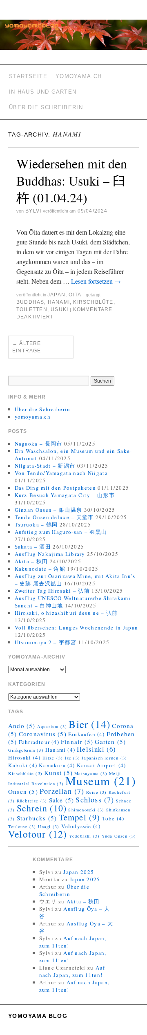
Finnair (77, 741)
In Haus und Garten (42, 92)
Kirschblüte (93, 302)
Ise (72, 758)
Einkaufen (86, 734)
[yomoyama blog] (73, 38)
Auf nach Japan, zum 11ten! (72, 971)
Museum (100, 781)
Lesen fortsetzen (96, 281)
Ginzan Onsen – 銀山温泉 (48, 509)
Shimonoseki (86, 810)
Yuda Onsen (119, 836)
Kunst (58, 772)
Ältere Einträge (26, 347)
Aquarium (52, 726)
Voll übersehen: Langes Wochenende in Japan (76, 627)
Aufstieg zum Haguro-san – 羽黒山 (61, 531)
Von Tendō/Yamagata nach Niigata (61, 473)
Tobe (113, 818)
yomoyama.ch (79, 76)
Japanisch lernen (104, 758)
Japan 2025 (78, 872)
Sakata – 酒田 (33, 546)
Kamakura (57, 765)
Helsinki (96, 749)
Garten (110, 741)
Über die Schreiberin (46, 107)
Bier (89, 724)
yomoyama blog (37, 1016)
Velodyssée (81, 826)
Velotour (37, 833)
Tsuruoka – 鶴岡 (36, 524)
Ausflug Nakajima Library (50, 554)
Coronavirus (43, 734)
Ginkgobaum (26, 750)
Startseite (28, 76)
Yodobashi (84, 836)
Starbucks (37, 818)
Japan (56, 295)
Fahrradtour (39, 742)
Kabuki (22, 765)
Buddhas (30, 302)
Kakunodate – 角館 (40, 568)
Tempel (79, 817)
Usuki (59, 309)
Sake (61, 800)
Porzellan (62, 791)
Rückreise (32, 801)
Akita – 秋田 (31, 561)
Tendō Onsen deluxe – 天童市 (54, 517)
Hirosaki (24, 757)
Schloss (95, 799)
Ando (22, 725)
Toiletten (31, 309)
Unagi (49, 826)
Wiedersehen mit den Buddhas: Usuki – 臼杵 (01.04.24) (71, 180)
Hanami (59, 302)
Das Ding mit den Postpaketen (55, 487)
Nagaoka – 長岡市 (38, 443)
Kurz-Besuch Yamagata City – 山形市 (65, 495)
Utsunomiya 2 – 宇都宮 (45, 642)
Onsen (23, 791)
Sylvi (33, 211)
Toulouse (22, 826)
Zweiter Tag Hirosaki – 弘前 (52, 590)
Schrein (42, 808)
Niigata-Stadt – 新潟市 (45, 465)
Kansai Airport (101, 765)
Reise (96, 792)
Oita (75, 295)
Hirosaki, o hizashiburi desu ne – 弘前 (66, 612)
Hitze (52, 758)
